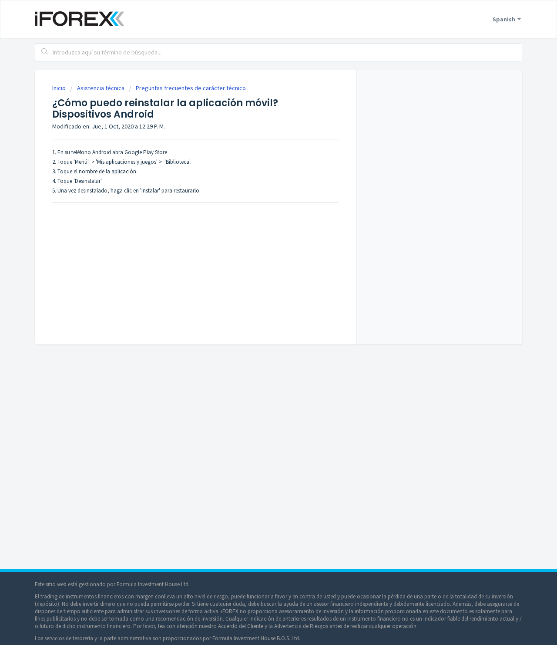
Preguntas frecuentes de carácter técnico (191, 88)
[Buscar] (44, 52)
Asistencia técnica (100, 88)
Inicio (59, 88)
